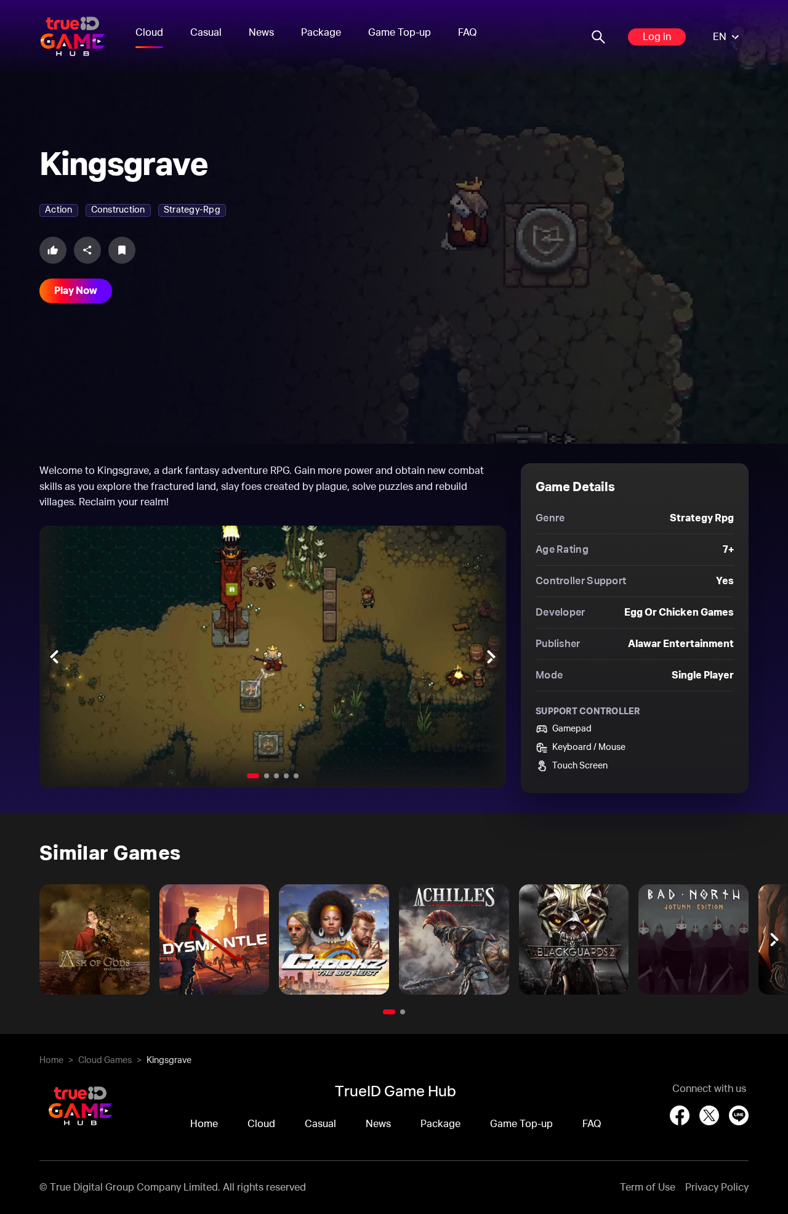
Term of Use (647, 1187)
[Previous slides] (54, 657)
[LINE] (739, 1115)
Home (51, 1060)
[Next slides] (491, 657)
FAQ (467, 33)
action (59, 210)
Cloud (149, 33)
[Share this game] (87, 250)
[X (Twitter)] (709, 1115)
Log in (657, 37)
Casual (206, 33)
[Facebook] (680, 1115)
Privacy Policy (717, 1187)
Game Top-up (399, 33)
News (261, 33)
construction (118, 210)
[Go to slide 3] (276, 775)
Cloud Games (105, 1060)
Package (321, 33)
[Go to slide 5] (296, 775)
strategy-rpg (192, 210)
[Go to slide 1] (253, 775)
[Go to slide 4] (286, 775)
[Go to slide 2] (266, 775)
